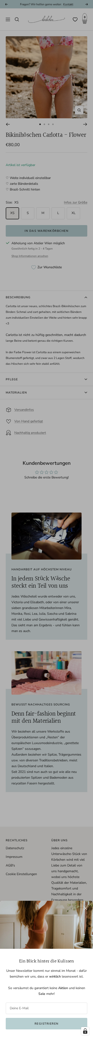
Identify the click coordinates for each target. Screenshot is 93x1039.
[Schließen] (85, 908)
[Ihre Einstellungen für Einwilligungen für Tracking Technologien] (85, 1031)
